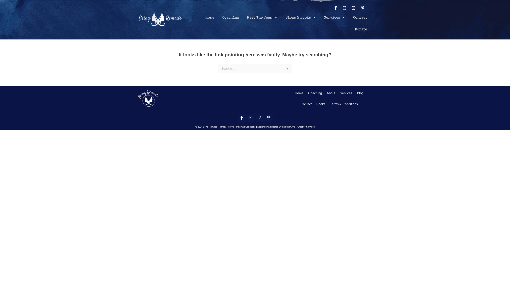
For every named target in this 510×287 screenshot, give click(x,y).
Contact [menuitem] (360, 18)
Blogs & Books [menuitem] (298, 18)
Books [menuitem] (320, 104)
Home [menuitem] (209, 18)
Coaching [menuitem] (230, 18)
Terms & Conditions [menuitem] (344, 104)
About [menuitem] (331, 93)
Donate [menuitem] (361, 29)
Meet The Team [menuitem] (259, 18)
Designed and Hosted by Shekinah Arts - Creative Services (286, 127)
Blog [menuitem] (360, 93)
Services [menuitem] (332, 18)
